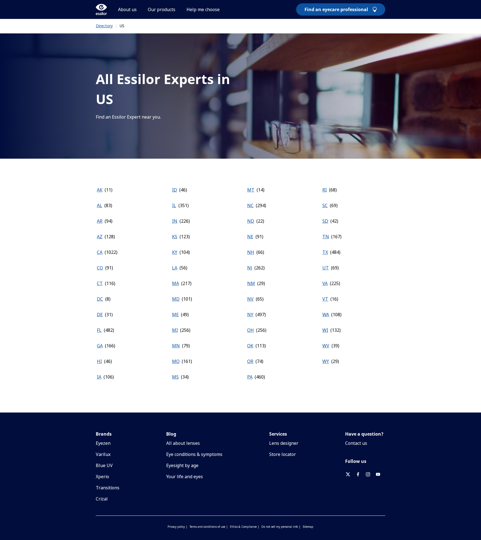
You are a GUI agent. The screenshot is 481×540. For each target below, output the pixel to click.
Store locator (282, 454)
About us (127, 9)
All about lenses (183, 443)
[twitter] (350, 474)
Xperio (102, 476)
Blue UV (104, 465)
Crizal (102, 499)
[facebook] (360, 474)
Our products (161, 9)
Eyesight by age (182, 465)
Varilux (103, 454)
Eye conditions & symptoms (194, 454)
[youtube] (380, 474)
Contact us (356, 443)
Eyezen (103, 443)
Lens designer (283, 443)
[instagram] (370, 474)
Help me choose (203, 9)
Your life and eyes (184, 476)
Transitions (107, 488)
